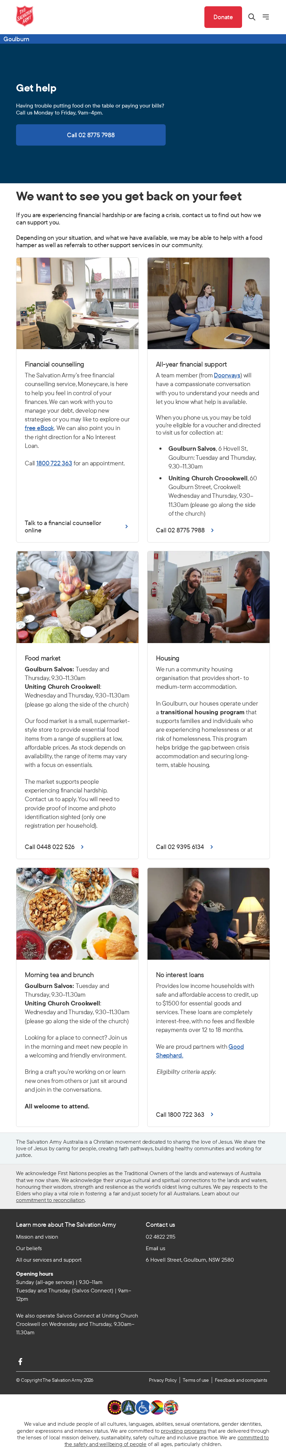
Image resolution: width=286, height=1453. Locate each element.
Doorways (227, 375)
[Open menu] (266, 17)
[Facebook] (20, 1361)
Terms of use (196, 1380)
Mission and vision (37, 1236)
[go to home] (24, 16)
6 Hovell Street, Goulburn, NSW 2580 (190, 1259)
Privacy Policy (163, 1380)
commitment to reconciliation (50, 1199)
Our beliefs (29, 1248)
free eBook (39, 428)
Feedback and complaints (241, 1380)
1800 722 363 (54, 463)
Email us (155, 1248)
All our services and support (49, 1259)
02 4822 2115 (160, 1236)
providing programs (183, 1430)
